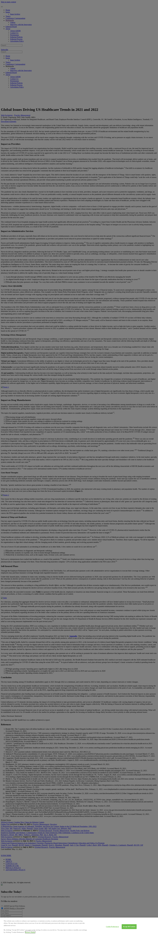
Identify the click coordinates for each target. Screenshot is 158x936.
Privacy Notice (30, 932)
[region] (79, 927)
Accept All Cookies (129, 926)
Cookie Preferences (112, 926)
